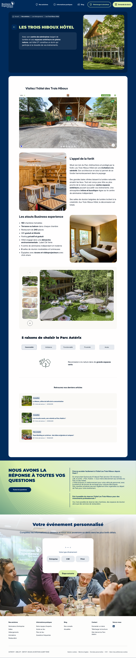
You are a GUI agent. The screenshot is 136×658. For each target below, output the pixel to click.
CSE (68, 559)
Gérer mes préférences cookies (118, 652)
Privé (83, 559)
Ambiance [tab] (48, 347)
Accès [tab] (107, 347)
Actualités (67, 629)
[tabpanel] (68, 363)
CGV (106, 652)
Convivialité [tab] (29, 347)
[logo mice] (8, 4)
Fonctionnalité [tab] (68, 347)
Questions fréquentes (43, 635)
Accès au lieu (40, 629)
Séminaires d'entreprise (16, 626)
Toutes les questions (20, 489)
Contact (93, 622)
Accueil (17, 16)
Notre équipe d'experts (44, 626)
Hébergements (13, 632)
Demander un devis (98, 626)
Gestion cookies (72, 652)
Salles (10, 629)
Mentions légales (83, 652)
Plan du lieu (40, 632)
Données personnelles (96, 652)
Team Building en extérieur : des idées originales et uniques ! (53, 435)
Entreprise (53, 559)
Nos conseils (68, 626)
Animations (12, 635)
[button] (30, 272)
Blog (65, 622)
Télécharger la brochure (100, 629)
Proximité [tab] (87, 347)
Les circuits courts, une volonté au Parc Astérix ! (49, 418)
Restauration (12, 638)
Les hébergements (37, 16)
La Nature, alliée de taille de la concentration (48, 401)
